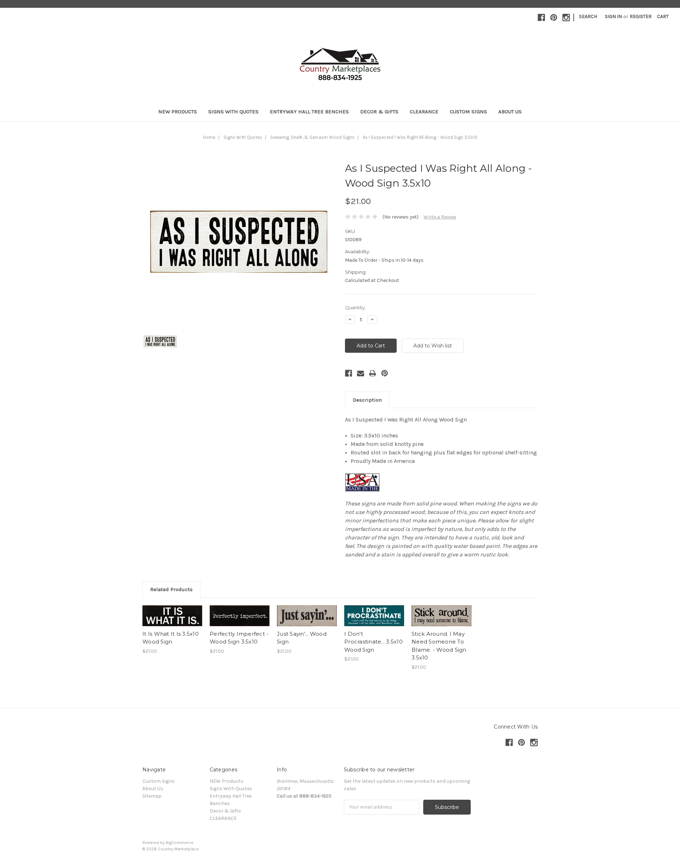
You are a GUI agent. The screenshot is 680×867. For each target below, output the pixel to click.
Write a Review (440, 217)
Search (588, 16)
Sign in (613, 16)
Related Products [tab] (171, 589)
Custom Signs (468, 111)
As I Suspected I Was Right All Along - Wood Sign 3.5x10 (420, 137)
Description (367, 400)
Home (209, 137)
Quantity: (355, 307)
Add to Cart (172, 622)
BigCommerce (179, 842)
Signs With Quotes (233, 111)
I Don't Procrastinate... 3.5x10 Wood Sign (373, 641)
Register (641, 16)
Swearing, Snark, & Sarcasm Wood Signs (312, 137)
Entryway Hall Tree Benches (309, 111)
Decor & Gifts (379, 111)
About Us (510, 111)
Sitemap (152, 796)
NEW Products (177, 111)
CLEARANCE (424, 111)
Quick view (172, 609)
